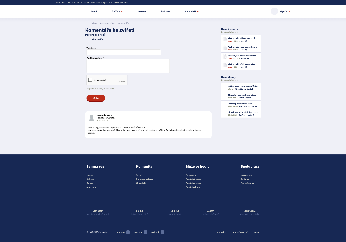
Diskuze (165, 11)
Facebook (154, 232)
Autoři (139, 174)
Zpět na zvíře (96, 39)
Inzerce (142, 11)
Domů (94, 11)
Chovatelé (190, 11)
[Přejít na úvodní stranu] (87, 23)
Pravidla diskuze (193, 183)
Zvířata (116, 11)
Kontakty (221, 232)
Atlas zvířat (91, 187)
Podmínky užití (240, 232)
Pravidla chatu (193, 187)
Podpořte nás (247, 183)
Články (89, 183)
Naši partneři (247, 174)
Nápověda (191, 174)
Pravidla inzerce (193, 179)
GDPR (257, 232)
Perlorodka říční (107, 23)
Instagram (137, 232)
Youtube (121, 232)
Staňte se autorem (145, 179)
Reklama (245, 179)
